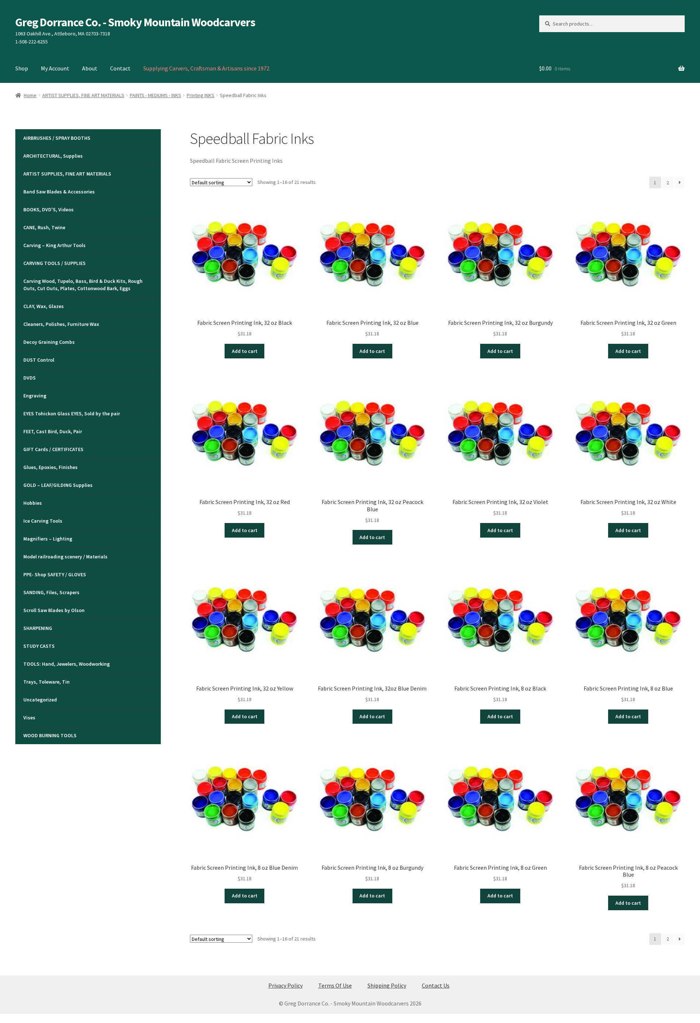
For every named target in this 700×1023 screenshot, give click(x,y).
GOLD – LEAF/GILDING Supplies (58, 485)
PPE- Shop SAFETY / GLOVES (54, 574)
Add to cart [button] (244, 351)
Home (30, 95)
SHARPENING (37, 628)
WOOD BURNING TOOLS (50, 735)
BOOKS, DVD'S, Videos (48, 209)
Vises (29, 717)
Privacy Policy (285, 985)
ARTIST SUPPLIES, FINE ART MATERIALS (83, 95)
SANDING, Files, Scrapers (51, 592)
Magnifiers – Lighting (47, 538)
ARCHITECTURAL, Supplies (53, 156)
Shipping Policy (387, 985)
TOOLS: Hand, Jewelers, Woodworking (66, 664)
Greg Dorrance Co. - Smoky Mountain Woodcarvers (135, 22)
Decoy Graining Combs (49, 342)
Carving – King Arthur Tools (54, 245)
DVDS (29, 377)
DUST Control (38, 360)
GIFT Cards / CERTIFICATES (53, 449)
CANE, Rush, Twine (44, 227)
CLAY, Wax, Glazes (43, 306)
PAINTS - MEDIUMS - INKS (155, 95)
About (89, 68)
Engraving (34, 395)
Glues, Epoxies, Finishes (50, 467)
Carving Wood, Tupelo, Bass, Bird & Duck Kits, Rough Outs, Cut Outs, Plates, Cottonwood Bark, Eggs (83, 285)
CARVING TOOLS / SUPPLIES (54, 263)
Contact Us (436, 985)
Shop (21, 68)
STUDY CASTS (39, 646)
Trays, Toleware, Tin (46, 681)
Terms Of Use (335, 985)
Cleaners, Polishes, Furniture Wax (61, 324)
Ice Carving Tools (42, 521)
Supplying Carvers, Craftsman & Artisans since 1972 (206, 68)
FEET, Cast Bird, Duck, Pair (52, 431)
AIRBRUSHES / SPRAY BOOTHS (56, 138)
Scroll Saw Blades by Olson (54, 610)
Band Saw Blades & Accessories (59, 191)
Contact (120, 68)
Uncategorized (40, 699)
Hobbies (32, 503)
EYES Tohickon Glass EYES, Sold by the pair (71, 413)
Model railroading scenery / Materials (65, 556)
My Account (55, 68)
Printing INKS (200, 95)
